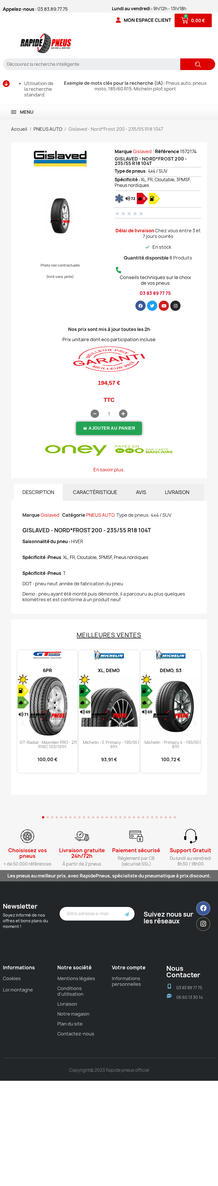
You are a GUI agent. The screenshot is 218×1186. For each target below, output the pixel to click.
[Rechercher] (197, 64)
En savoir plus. (109, 470)
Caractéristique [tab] (95, 492)
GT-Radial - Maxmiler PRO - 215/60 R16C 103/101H (52, 744)
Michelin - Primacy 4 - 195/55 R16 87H (175, 744)
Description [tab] (38, 492)
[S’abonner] (127, 914)
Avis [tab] (141, 492)
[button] (109, 428)
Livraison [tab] (177, 492)
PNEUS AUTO (100, 515)
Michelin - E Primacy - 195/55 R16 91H (114, 744)
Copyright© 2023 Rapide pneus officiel (109, 1070)
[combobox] (89, 64)
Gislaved (142, 151)
